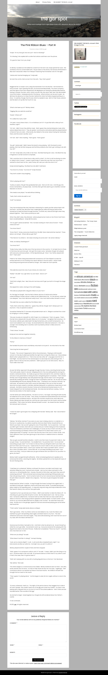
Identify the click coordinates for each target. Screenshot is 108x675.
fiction (94, 285)
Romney (94, 303)
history (94, 289)
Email (41, 645)
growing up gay (82, 289)
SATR (97, 303)
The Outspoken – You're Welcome (84, 232)
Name (12, 645)
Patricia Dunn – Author (80, 225)
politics (95, 297)
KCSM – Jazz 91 (78, 257)
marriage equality (85, 295)
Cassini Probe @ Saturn (81, 247)
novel (78, 297)
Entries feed (77, 325)
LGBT (90, 292)
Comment (13, 623)
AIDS (94, 276)
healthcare (90, 289)
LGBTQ (95, 292)
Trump (85, 308)
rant (94, 300)
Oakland (82, 297)
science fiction (77, 306)
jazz (85, 291)
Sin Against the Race (88, 306)
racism (89, 301)
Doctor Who (77, 254)
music (93, 295)
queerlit (80, 301)
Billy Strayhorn (86, 279)
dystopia (82, 286)
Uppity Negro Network (80, 235)
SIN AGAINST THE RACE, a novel (63, 2)
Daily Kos (76, 250)
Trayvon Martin (78, 308)
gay (76, 288)
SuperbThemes (63, 672)
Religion (81, 303)
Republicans (88, 303)
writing (76, 310)
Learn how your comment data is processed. (48, 663)
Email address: (78, 186)
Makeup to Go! (78, 261)
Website (12, 652)
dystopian (88, 285)
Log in (76, 321)
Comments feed (79, 329)
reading (76, 303)
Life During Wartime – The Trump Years (85, 221)
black (92, 279)
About (38, 2)
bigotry (80, 279)
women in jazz (91, 308)
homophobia (78, 292)
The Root (77, 264)
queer (76, 301)
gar (45, 49)
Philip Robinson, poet (80, 228)
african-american (85, 276)
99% (75, 276)
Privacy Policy (46, 2)
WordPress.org (78, 332)
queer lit (84, 301)
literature (76, 295)
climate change (86, 282)
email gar (78, 85)
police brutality (89, 297)
